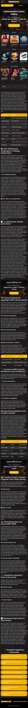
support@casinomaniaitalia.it (20, 701)
